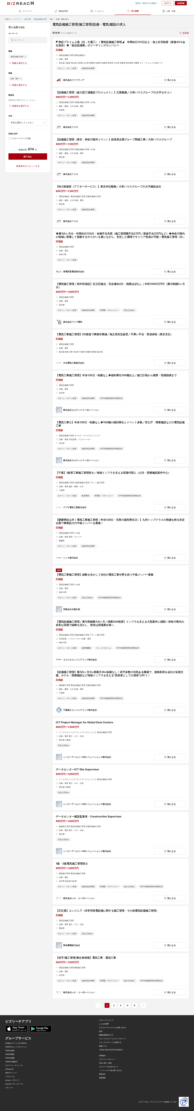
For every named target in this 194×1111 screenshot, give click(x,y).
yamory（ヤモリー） (12, 1080)
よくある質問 (104, 1024)
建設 (51, 19)
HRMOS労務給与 (11, 1061)
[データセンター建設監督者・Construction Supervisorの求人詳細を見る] (121, 834)
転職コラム (103, 1046)
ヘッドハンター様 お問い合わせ (110, 1070)
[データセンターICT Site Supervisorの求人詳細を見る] (121, 787)
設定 (100, 1031)
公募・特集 (171, 11)
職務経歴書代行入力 (106, 1035)
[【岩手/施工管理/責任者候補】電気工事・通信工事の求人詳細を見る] (121, 976)
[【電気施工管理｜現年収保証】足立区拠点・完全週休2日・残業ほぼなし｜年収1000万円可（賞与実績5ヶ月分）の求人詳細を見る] (121, 303)
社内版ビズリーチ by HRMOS (16, 1043)
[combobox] (27, 122)
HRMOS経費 (9, 1058)
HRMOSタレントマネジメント (16, 1047)
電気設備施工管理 (40, 19)
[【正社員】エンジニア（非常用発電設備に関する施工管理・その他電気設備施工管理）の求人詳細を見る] (121, 929)
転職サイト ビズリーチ (13, 19)
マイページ (27, 11)
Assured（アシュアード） (14, 1084)
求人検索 (135, 11)
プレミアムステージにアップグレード (112, 1038)
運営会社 (102, 1074)
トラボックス (10, 1076)
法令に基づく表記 (105, 1063)
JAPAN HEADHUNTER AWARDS (111, 1050)
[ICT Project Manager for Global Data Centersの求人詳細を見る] (121, 740)
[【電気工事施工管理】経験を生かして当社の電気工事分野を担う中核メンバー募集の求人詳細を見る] (121, 590)
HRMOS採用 (9, 1050)
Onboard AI (9, 1069)
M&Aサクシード (11, 1073)
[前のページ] (98, 1005)
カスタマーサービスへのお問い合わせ (112, 1027)
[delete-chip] (25, 56)
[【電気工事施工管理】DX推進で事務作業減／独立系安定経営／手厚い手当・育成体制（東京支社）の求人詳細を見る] (121, 349)
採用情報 (102, 1078)
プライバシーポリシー (107, 1059)
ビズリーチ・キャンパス (14, 1065)
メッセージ (99, 11)
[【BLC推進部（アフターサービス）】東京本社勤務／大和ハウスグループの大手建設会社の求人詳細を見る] (121, 204)
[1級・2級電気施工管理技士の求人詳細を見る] (121, 882)
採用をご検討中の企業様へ (146, 3)
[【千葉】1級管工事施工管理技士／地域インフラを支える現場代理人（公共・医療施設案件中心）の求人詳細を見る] (121, 491)
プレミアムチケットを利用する (110, 1042)
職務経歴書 (63, 11)
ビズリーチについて (106, 1020)
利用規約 (102, 1055)
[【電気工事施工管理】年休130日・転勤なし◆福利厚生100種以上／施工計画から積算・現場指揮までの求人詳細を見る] (121, 393)
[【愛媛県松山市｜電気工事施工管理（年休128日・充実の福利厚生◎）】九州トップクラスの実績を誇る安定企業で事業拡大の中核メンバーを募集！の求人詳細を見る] (121, 539)
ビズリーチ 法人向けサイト (109, 1067)
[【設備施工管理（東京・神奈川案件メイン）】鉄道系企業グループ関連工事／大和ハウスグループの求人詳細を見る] (121, 157)
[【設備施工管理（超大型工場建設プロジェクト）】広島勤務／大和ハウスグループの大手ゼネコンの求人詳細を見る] (121, 110)
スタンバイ (9, 1087)
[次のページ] (143, 1005)
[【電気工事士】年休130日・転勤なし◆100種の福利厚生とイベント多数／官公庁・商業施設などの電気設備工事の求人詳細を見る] (121, 442)
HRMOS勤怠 (9, 1054)
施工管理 (28, 19)
